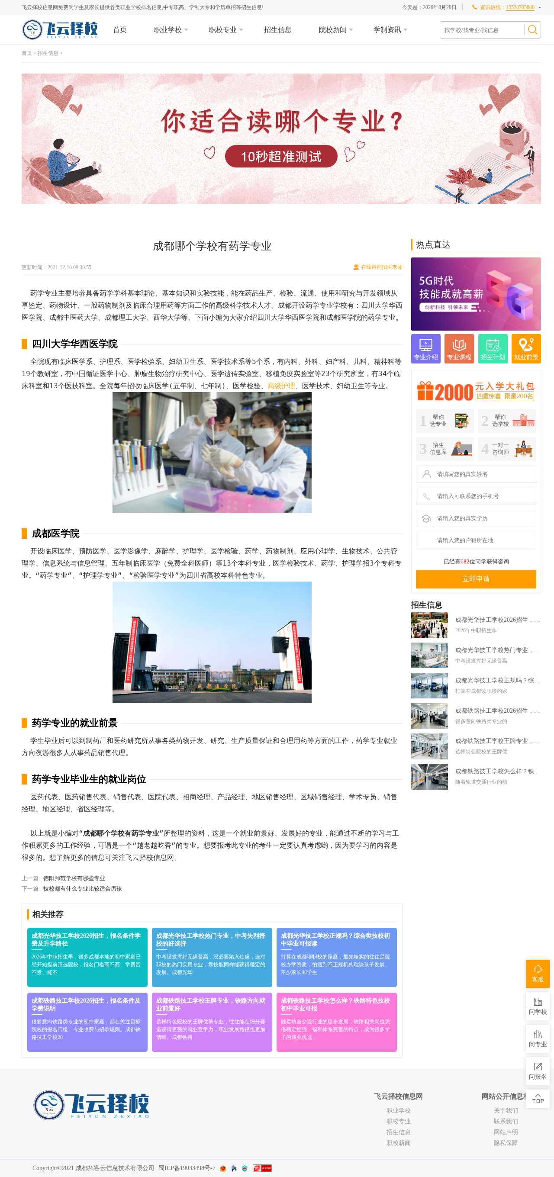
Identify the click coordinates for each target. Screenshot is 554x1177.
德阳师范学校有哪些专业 (74, 878)
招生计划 (493, 357)
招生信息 (278, 29)
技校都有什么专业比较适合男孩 (82, 888)
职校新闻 (399, 1143)
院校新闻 (333, 29)
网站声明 (506, 1132)
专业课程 (459, 357)
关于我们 (506, 1110)
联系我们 (506, 1121)
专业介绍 (426, 357)
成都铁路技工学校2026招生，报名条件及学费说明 (498, 710)
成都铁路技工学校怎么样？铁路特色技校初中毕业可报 (498, 771)
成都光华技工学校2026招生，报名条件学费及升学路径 (498, 620)
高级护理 (281, 386)
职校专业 (223, 29)
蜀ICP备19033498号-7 (187, 1168)
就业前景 (526, 357)
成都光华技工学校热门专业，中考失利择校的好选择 (498, 650)
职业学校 (168, 29)
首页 (120, 29)
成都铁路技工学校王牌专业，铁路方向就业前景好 (498, 741)
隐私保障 (506, 1143)
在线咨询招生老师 (382, 267)
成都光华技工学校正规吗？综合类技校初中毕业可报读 (498, 680)
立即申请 (476, 578)
